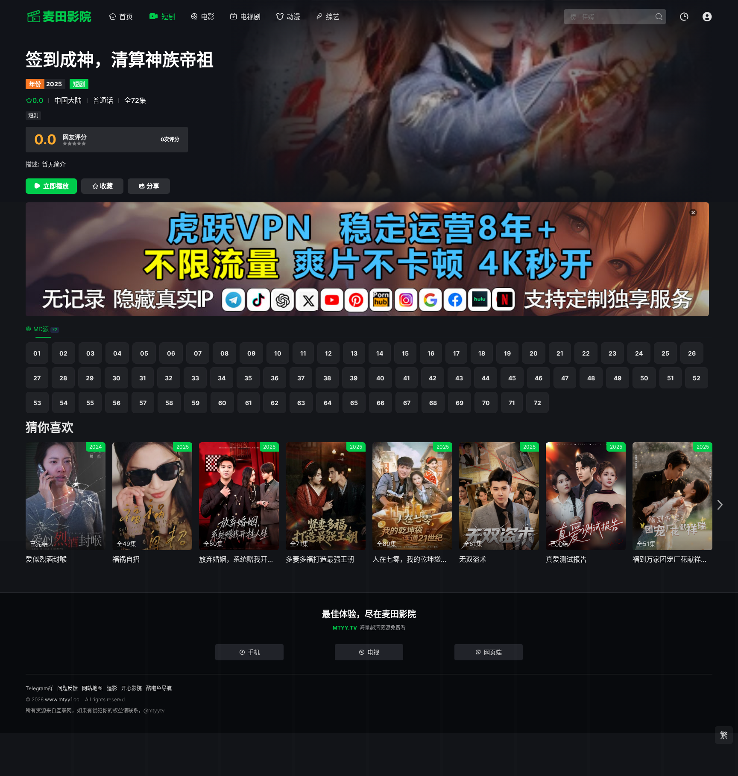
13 (354, 353)
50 (644, 378)
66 (380, 402)
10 (277, 353)
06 (171, 353)
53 (37, 402)
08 (224, 353)
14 (379, 353)
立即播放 (56, 186)
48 (591, 378)
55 (90, 402)
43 (459, 378)
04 (117, 353)
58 (169, 402)
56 (116, 402)
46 (538, 378)
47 (564, 378)
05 (144, 353)
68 (433, 402)
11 (303, 353)
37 (301, 378)
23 (612, 353)
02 (63, 353)
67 (406, 402)
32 (169, 378)
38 (327, 378)
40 (380, 378)
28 (63, 378)
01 (37, 353)
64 (327, 402)
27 (37, 378)
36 (274, 378)
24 (639, 353)
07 (198, 353)
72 (537, 402)
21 (559, 353)
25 (665, 353)
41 (406, 378)
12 (328, 353)
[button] (720, 505)
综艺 (333, 16)
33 (195, 378)
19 (507, 353)
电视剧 (250, 16)
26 (692, 353)
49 (617, 378)
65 (354, 402)
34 (222, 378)
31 (142, 378)
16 (431, 353)
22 (586, 353)
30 (116, 378)
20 (534, 353)
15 (405, 353)
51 (670, 378)
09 (251, 353)
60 (222, 402)
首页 (126, 16)
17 (456, 353)
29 (90, 378)
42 (432, 378)
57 (142, 402)
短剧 (168, 16)
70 (486, 402)
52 (696, 378)
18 (481, 353)
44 (485, 378)
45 (512, 378)
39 (353, 378)
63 (301, 402)
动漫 (293, 16)
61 (248, 402)
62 (274, 402)
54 (63, 402)
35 (248, 378)
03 (90, 353)
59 (195, 402)
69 (459, 402)
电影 (207, 16)
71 (512, 402)
